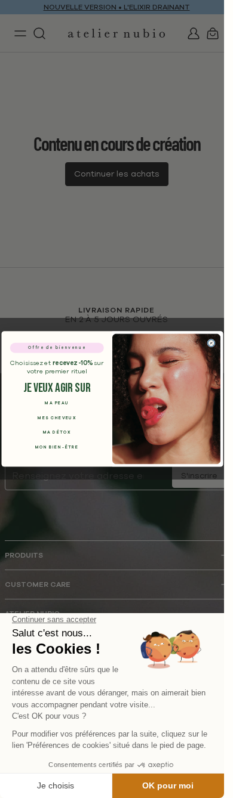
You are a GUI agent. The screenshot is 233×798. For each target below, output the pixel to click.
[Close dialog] (210, 343)
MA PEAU (57, 403)
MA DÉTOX (56, 432)
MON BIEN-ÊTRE (56, 447)
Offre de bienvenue (56, 348)
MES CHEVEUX (57, 417)
